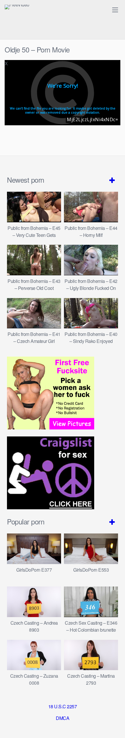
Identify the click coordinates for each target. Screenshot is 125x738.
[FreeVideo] (17, 7)
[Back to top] (114, 725)
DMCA (62, 718)
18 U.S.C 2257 (62, 706)
